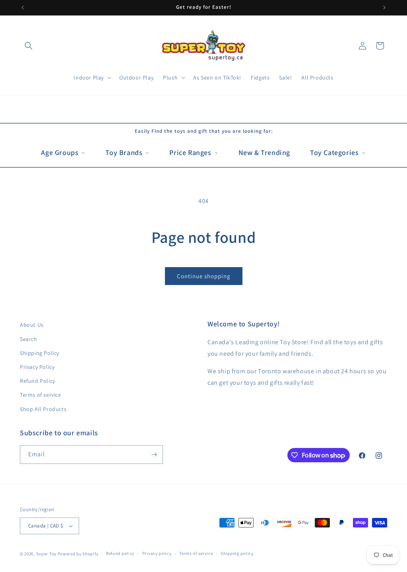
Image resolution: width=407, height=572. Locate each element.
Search (28, 339)
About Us (32, 324)
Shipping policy (237, 553)
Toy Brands (123, 152)
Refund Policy (37, 380)
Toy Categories (334, 152)
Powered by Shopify (78, 553)
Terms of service (40, 394)
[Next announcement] (384, 7)
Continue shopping (204, 276)
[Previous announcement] (22, 7)
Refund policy (120, 553)
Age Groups (59, 152)
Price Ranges (190, 152)
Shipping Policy (39, 353)
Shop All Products (43, 409)
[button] (28, 45)
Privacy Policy (37, 366)
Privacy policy (157, 553)
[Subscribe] (154, 454)
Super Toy (46, 553)
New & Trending (264, 152)
